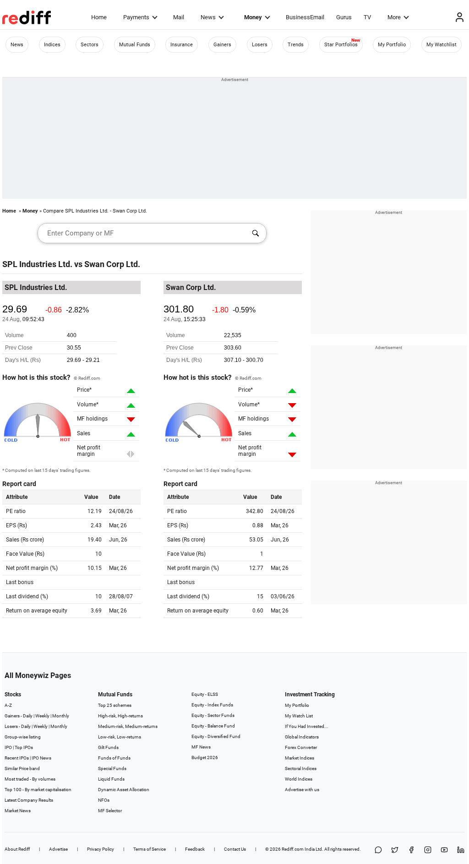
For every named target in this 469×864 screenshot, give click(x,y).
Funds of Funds (114, 758)
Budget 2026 (204, 757)
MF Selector (110, 811)
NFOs (103, 800)
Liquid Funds (111, 779)
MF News (201, 747)
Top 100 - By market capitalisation (38, 790)
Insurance (181, 45)
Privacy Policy (100, 849)
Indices (52, 45)
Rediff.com (293, 849)
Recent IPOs (17, 758)
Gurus (344, 17)
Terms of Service (149, 849)
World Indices (298, 779)
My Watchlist (441, 45)
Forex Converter (301, 747)
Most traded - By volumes (30, 779)
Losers (259, 45)
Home (99, 17)
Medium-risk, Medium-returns (128, 726)
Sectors (89, 45)
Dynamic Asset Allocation (123, 790)
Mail (178, 17)
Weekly (42, 716)
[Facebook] (411, 850)
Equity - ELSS (204, 694)
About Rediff (17, 849)
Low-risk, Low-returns (119, 737)
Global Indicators (302, 737)
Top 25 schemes (114, 705)
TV (367, 17)
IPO (8, 747)
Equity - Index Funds (212, 705)
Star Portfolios (341, 45)
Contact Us (235, 849)
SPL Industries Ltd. (37, 264)
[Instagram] (427, 850)
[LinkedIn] (460, 850)
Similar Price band (22, 768)
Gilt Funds (108, 747)
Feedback (195, 849)
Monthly (60, 716)
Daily (28, 716)
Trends (296, 45)
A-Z (8, 705)
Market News (18, 811)
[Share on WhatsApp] (378, 850)
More (394, 17)
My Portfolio (392, 45)
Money (253, 17)
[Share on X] (394, 850)
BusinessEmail (305, 17)
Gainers (222, 45)
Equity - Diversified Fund (215, 736)
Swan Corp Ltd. (112, 264)
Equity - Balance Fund (213, 726)
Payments (136, 17)
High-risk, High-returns (120, 716)
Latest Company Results (29, 800)
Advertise (58, 849)
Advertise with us (302, 790)
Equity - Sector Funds (212, 715)
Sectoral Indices (300, 768)
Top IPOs (24, 747)
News (208, 17)
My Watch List (299, 716)
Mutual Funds (134, 45)
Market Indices (299, 758)
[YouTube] (444, 850)
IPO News (41, 758)
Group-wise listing (23, 737)
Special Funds (112, 768)
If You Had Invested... (306, 726)
